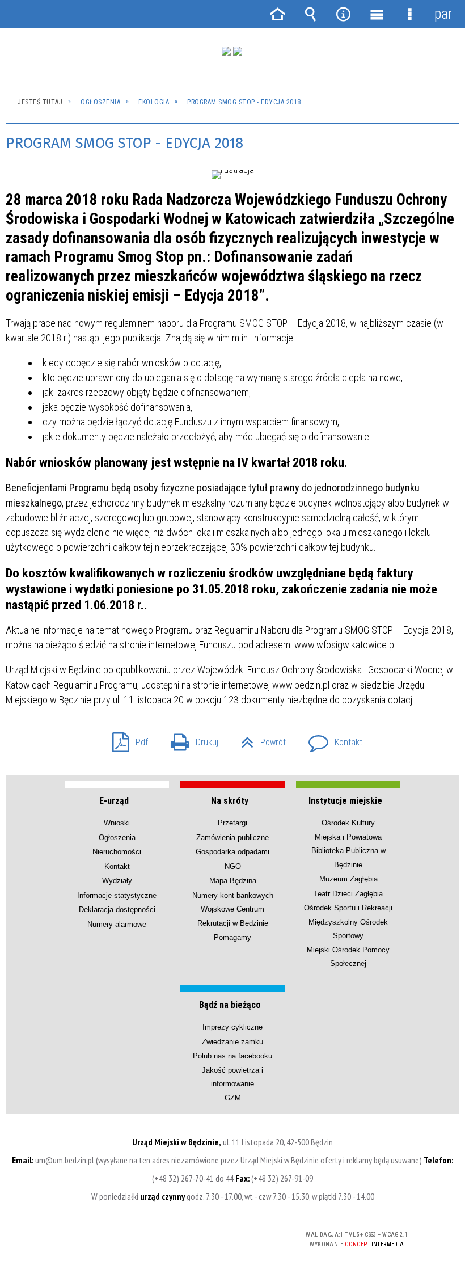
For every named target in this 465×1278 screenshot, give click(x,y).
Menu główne (376, 14)
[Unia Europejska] (237, 51)
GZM (233, 1098)
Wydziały (117, 880)
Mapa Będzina (232, 880)
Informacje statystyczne (117, 895)
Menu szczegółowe (409, 14)
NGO (233, 866)
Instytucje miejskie (345, 800)
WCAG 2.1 (249, 1234)
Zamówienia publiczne (232, 837)
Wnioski (117, 823)
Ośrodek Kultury (348, 823)
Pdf (125, 739)
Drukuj (190, 739)
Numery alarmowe (116, 924)
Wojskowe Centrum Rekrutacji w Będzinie (232, 916)
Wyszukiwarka (310, 14)
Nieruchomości (116, 851)
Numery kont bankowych (232, 895)
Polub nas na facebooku (232, 1056)
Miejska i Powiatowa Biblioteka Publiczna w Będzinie (348, 851)
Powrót (259, 739)
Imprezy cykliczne (232, 1027)
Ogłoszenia (117, 837)
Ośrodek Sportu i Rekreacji (348, 908)
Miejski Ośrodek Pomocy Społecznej (348, 957)
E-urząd (114, 800)
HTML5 (197, 1235)
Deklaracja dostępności (117, 909)
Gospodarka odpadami (232, 851)
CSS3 (214, 1235)
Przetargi (232, 823)
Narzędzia (343, 14)
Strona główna (277, 14)
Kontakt (330, 739)
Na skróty (229, 800)
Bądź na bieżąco (230, 1004)
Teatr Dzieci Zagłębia (348, 893)
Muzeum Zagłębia (348, 879)
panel (442, 14)
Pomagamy (232, 937)
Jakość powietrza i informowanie (232, 1077)
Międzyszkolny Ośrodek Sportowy (348, 929)
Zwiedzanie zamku (232, 1041)
